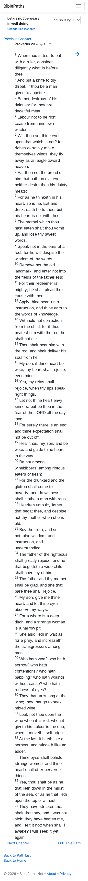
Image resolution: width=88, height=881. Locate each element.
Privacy (66, 873)
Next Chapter (18, 843)
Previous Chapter (17, 39)
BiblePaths (13, 6)
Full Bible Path (69, 843)
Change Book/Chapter (21, 29)
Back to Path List (17, 855)
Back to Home (15, 860)
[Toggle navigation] (79, 6)
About (51, 873)
